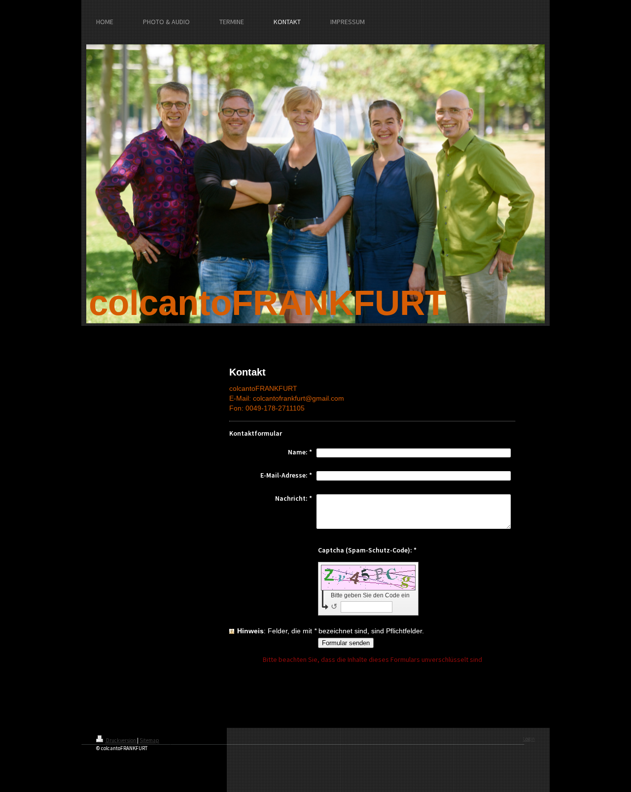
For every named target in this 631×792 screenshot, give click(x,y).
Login (529, 738)
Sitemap (149, 740)
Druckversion (121, 740)
